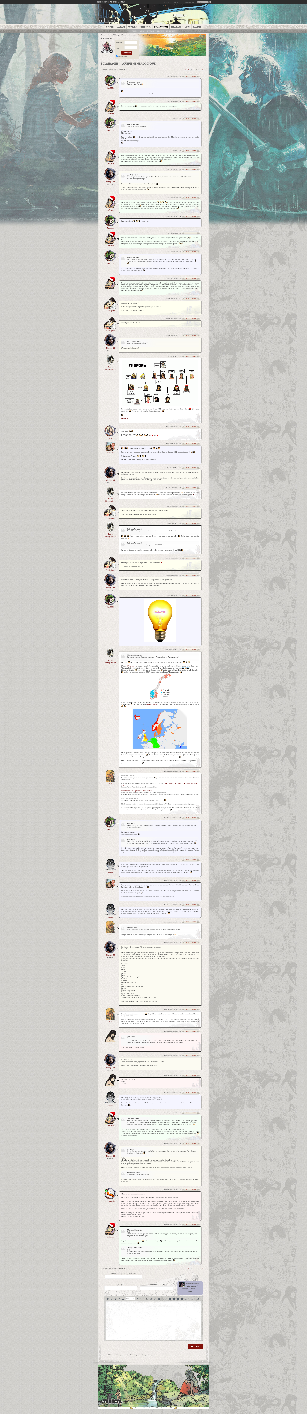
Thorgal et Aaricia (120, 35)
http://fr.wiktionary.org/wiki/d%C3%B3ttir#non (136, 791)
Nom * (121, 1285)
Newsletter (189, 2)
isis (110, 438)
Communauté (161, 27)
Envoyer (195, 1346)
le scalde (110, 114)
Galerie (197, 27)
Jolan (189, 1291)
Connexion (167, 2)
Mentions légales (148, 1408)
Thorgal (185, 1289)
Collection (145, 27)
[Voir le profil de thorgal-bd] (110, 179)
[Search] (209, 2)
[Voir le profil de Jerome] (110, 869)
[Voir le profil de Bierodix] (110, 450)
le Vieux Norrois (152, 704)
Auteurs (132, 27)
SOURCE (124, 419)
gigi (110, 1044)
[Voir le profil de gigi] (110, 1041)
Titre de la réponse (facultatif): (123, 1273)
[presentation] (107, 1298)
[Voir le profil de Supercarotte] (110, 1198)
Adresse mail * (156, 1285)
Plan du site (138, 1408)
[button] (108, 1298)
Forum (134, 31)
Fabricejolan (110, 311)
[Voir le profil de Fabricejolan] (110, 308)
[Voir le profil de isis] (110, 436)
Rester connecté (122, 56)
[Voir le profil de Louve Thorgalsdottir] (110, 364)
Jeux (187, 27)
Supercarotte (110, 1201)
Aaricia (193, 1289)
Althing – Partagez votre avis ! (152, 31)
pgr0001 (110, 88)
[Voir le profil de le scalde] (110, 111)
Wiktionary (131, 666)
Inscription (178, 2)
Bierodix (110, 453)
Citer (194, 76)
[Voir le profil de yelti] (110, 781)
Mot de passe (118, 47)
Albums (121, 27)
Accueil (103, 35)
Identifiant (119, 42)
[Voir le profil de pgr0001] (110, 85)
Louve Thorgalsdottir (110, 368)
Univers (110, 27)
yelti (110, 784)
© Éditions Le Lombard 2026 (163, 1408)
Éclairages (177, 27)
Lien (187, 76)
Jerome (110, 872)
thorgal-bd (110, 182)
